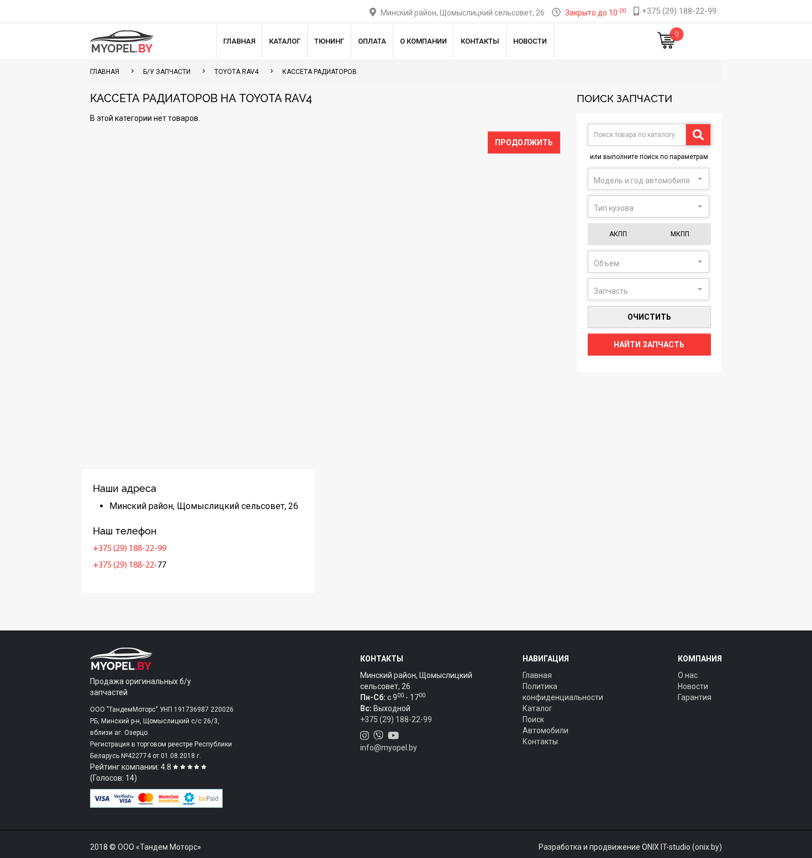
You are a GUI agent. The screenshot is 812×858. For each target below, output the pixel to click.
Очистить (649, 317)
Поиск (533, 719)
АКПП (618, 234)
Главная (239, 41)
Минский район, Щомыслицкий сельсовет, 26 (463, 12)
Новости (530, 41)
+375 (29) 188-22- (125, 565)
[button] (648, 179)
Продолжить (524, 142)
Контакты (480, 41)
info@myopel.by (388, 747)
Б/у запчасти (167, 72)
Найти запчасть (649, 344)
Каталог (284, 41)
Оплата (372, 41)
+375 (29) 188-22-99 (129, 548)
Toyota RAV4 (236, 72)
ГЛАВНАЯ (104, 72)
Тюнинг (329, 41)
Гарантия (694, 697)
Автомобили (545, 730)
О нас (688, 675)
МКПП (680, 234)
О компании (423, 41)
